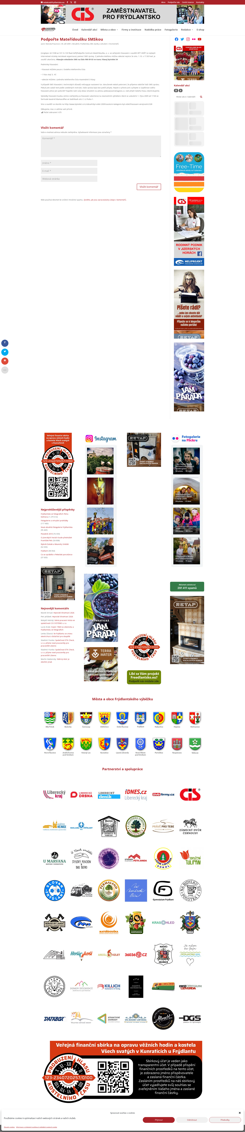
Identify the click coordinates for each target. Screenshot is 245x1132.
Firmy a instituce (131, 30)
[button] (239, 1113)
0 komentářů (114, 44)
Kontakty (200, 2)
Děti (91, 44)
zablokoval (187, 587)
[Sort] (180, 90)
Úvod (75, 30)
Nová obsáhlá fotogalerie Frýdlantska (56, 527)
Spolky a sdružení (100, 44)
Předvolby (225, 1120)
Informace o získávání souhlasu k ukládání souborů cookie (36, 1127)
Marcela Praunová (53, 44)
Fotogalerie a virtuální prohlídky (54, 520)
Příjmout (159, 1120)
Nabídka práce (153, 30)
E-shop (200, 30)
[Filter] (176, 90)
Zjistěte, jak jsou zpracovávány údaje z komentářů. (105, 200)
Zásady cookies (9, 1127)
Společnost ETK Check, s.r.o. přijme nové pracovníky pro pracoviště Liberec (57, 643)
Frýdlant (44, 551)
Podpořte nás (174, 2)
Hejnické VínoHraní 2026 (63, 613)
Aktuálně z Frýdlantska (80, 44)
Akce (163, 2)
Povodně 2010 (47, 534)
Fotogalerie (171, 30)
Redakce (186, 30)
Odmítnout (192, 1120)
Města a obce (108, 30)
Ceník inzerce (188, 2)
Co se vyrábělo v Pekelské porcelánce (56, 554)
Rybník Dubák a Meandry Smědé (55, 544)
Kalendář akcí (89, 30)
